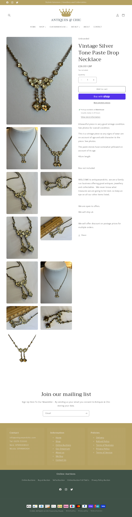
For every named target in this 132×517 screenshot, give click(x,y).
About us (60, 452)
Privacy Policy (102, 449)
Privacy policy (83, 511)
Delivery (100, 437)
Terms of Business (105, 445)
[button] (9, 15)
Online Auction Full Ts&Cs (78, 480)
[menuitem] (32, 27)
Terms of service (96, 511)
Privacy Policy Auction (101, 480)
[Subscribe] (86, 413)
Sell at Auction (59, 480)
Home (58, 437)
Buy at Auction (44, 480)
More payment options (102, 103)
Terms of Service (104, 452)
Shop (58, 441)
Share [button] (83, 235)
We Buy (59, 456)
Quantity (81, 75)
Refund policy (71, 511)
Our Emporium (63, 449)
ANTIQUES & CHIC (42, 511)
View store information (90, 117)
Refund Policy (102, 441)
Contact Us (61, 460)
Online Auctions (63, 445)
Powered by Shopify (56, 511)
